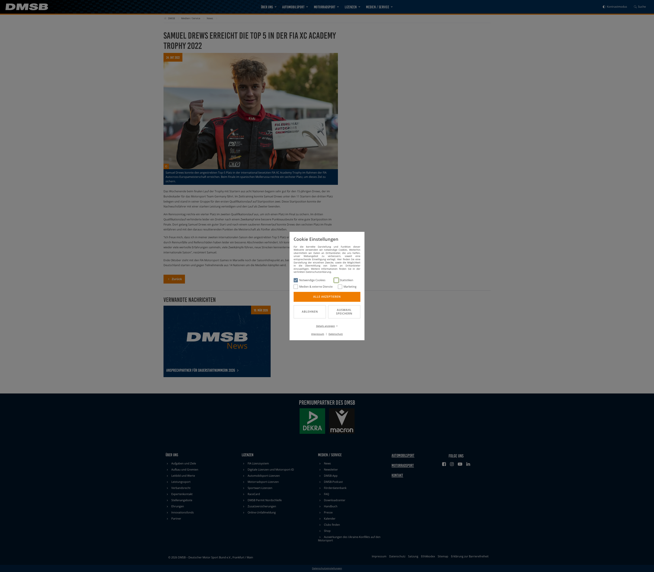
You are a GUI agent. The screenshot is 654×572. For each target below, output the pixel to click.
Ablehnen (310, 311)
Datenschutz (336, 333)
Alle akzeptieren (327, 297)
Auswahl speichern (344, 311)
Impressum (317, 333)
